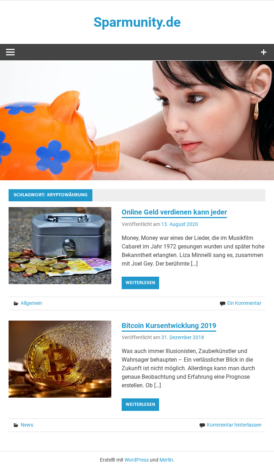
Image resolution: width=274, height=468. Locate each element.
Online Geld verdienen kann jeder (174, 212)
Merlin (166, 460)
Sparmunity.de (137, 22)
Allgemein (31, 303)
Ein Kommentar (244, 303)
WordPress (137, 460)
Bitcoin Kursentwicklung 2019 (169, 325)
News (27, 425)
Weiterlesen (140, 283)
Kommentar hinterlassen (234, 425)
